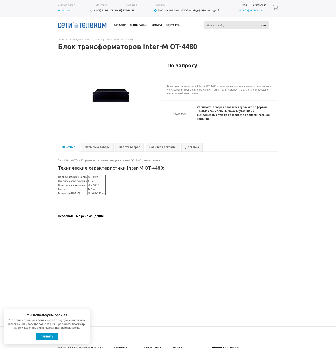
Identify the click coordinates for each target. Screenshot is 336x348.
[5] (185, 78)
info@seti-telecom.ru (254, 10)
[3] (177, 78)
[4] (181, 78)
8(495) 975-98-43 (124, 10)
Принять (46, 336)
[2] (173, 78)
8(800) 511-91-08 (103, 10)
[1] (169, 78)
